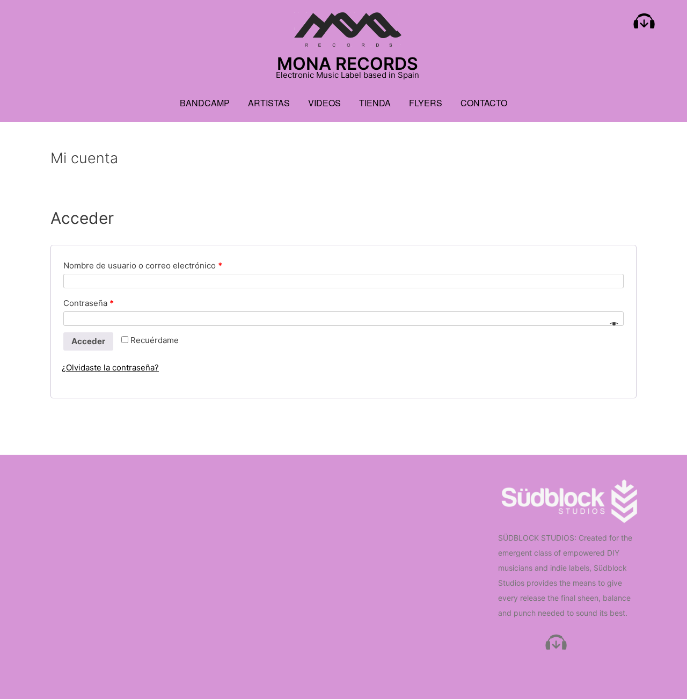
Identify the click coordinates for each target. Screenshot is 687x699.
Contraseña (88, 303)
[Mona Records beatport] (644, 23)
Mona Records (347, 63)
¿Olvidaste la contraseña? (110, 367)
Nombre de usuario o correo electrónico (142, 265)
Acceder (88, 341)
